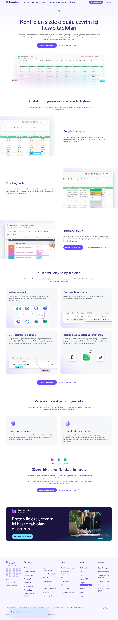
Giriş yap (108, 2)
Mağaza (82, 588)
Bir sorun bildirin (43, 608)
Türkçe (107, 608)
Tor (62, 577)
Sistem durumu (11, 608)
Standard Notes (47, 581)
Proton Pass (28, 583)
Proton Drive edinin (96, 2)
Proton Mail (28, 568)
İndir (43, 2)
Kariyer (82, 583)
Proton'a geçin (47, 596)
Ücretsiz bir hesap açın (47, 45)
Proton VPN (28, 579)
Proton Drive (28, 575)
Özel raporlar (65, 588)
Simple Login (46, 585)
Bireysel (26, 2)
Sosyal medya (103, 568)
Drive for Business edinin (68, 45)
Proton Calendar (29, 572)
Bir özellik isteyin (77, 608)
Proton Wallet (28, 586)
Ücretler (72, 2)
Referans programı (104, 581)
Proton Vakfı (84, 579)
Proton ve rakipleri (67, 592)
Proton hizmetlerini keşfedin (57, 2)
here (35, 612)
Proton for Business (49, 588)
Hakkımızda (84, 568)
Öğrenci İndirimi (66, 585)
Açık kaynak (65, 581)
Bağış (81, 592)
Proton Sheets (29, 594)
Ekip (81, 572)
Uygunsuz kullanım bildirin (27, 608)
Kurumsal (35, 2)
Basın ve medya (103, 585)
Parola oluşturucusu (68, 568)
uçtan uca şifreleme (23, 435)
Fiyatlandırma (47, 592)
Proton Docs (28, 590)
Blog (81, 596)
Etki (81, 575)
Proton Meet (46, 574)
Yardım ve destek (104, 572)
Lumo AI (45, 577)
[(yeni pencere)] (7, 569)
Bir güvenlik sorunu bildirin (60, 608)
